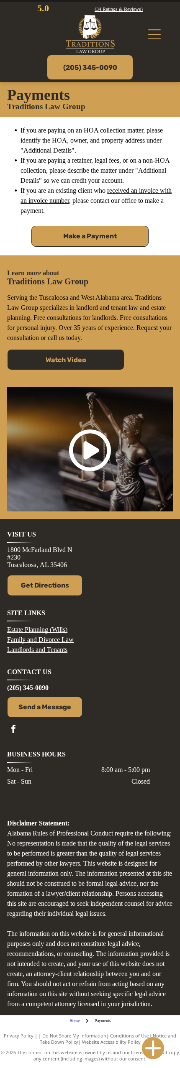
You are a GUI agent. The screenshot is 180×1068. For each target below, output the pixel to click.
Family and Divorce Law (40, 639)
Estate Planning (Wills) (37, 629)
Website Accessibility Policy (111, 1042)
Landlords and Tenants (37, 649)
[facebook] (13, 730)
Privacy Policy (18, 1035)
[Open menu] (154, 34)
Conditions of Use (129, 1035)
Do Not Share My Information (74, 1035)
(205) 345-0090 (28, 687)
